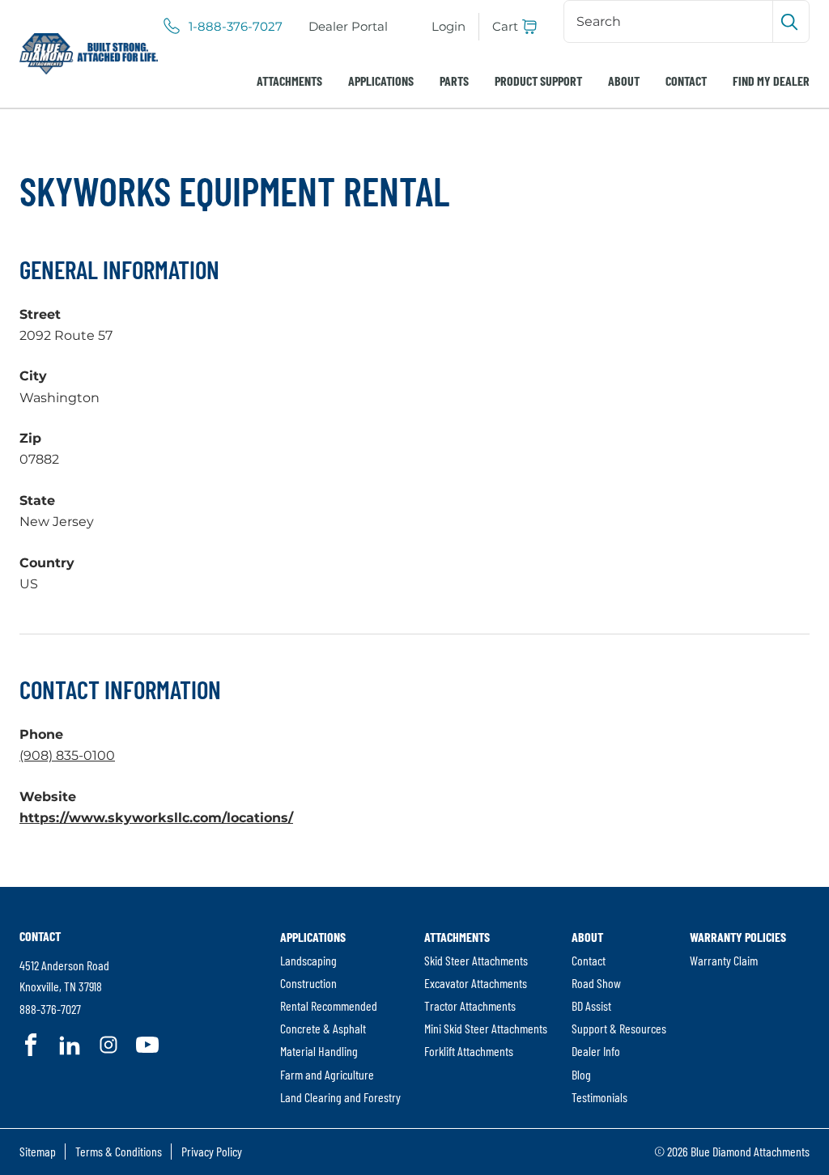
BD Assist (591, 1005)
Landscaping (308, 960)
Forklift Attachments (468, 1050)
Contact (686, 80)
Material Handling (319, 1050)
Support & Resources (619, 1028)
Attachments (289, 80)
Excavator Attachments (475, 982)
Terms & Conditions (118, 1151)
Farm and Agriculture (327, 1074)
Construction (308, 982)
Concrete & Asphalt (323, 1028)
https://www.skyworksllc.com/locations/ (156, 817)
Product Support (538, 80)
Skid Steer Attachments (476, 960)
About (624, 80)
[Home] (88, 54)
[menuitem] (348, 26)
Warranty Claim (724, 960)
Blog (581, 1074)
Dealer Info (596, 1050)
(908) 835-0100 (67, 755)
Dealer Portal (348, 26)
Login (449, 26)
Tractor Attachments (470, 1005)
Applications (381, 80)
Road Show (596, 982)
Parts (454, 80)
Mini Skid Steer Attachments (485, 1028)
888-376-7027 (50, 1008)
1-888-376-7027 (236, 26)
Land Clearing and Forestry (340, 1097)
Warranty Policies (738, 936)
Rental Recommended (328, 1005)
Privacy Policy (211, 1151)
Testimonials (599, 1097)
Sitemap (37, 1151)
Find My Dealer (771, 80)
